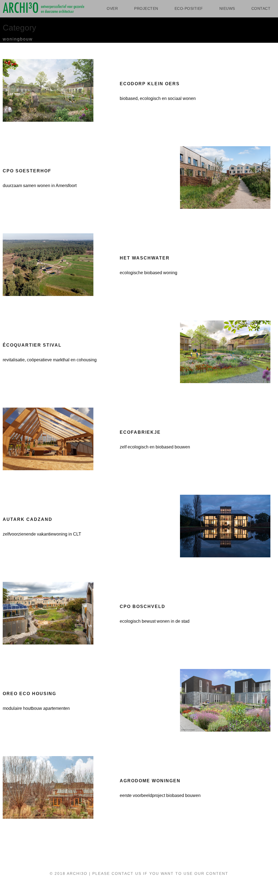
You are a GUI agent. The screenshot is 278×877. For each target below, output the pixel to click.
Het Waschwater (145, 258)
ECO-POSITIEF (189, 8)
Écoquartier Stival (32, 345)
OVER (112, 8)
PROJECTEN (146, 8)
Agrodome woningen (150, 780)
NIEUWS (227, 8)
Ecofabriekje (140, 432)
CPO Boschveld (142, 606)
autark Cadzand (27, 519)
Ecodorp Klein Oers (150, 83)
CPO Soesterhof (27, 171)
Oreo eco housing (29, 693)
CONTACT (261, 8)
